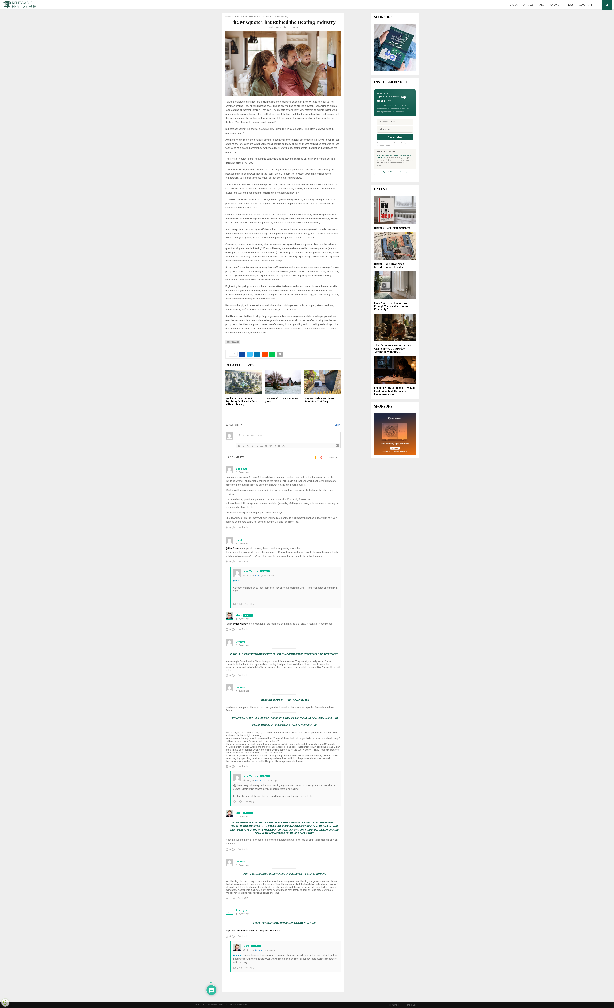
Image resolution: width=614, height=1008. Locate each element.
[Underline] (248, 446)
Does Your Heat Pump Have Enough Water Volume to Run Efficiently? (391, 306)
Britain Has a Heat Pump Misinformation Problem (389, 265)
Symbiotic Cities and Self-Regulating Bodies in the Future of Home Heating (242, 401)
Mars (239, 615)
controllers (233, 342)
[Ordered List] (257, 446)
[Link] (275, 446)
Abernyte (241, 910)
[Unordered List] (261, 446)
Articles (528, 5)
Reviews (554, 5)
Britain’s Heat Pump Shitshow (392, 228)
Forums (513, 5)
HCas (239, 539)
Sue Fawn (242, 468)
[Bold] (239, 446)
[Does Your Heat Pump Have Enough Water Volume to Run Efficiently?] (395, 285)
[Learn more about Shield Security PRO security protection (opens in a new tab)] (5, 1003)
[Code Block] (270, 446)
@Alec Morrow (233, 548)
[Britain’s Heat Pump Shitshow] (395, 210)
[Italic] (243, 446)
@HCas (237, 580)
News (570, 5)
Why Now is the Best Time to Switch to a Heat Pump (319, 400)
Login (337, 425)
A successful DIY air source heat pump (282, 400)
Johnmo (241, 641)
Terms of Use (410, 1005)
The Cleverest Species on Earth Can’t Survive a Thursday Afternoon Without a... (393, 348)
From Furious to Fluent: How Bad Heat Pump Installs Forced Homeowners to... (394, 391)
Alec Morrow (276, 27)
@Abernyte (239, 955)
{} (279, 445)
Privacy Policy (395, 1005)
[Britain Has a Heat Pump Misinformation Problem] (395, 246)
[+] (283, 445)
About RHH (585, 5)
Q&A (541, 5)
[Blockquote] (266, 446)
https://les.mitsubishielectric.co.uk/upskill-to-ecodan (253, 930)
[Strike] (252, 446)
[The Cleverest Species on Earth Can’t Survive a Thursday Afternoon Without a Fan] (395, 327)
